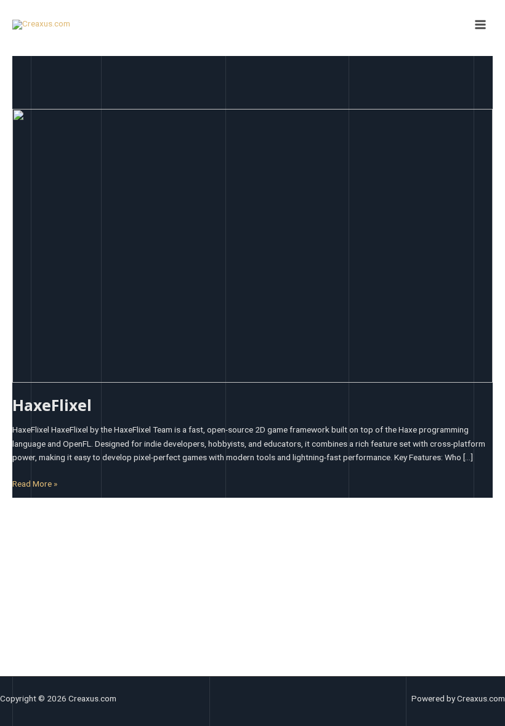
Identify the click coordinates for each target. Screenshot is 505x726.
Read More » (34, 483)
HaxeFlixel (52, 405)
